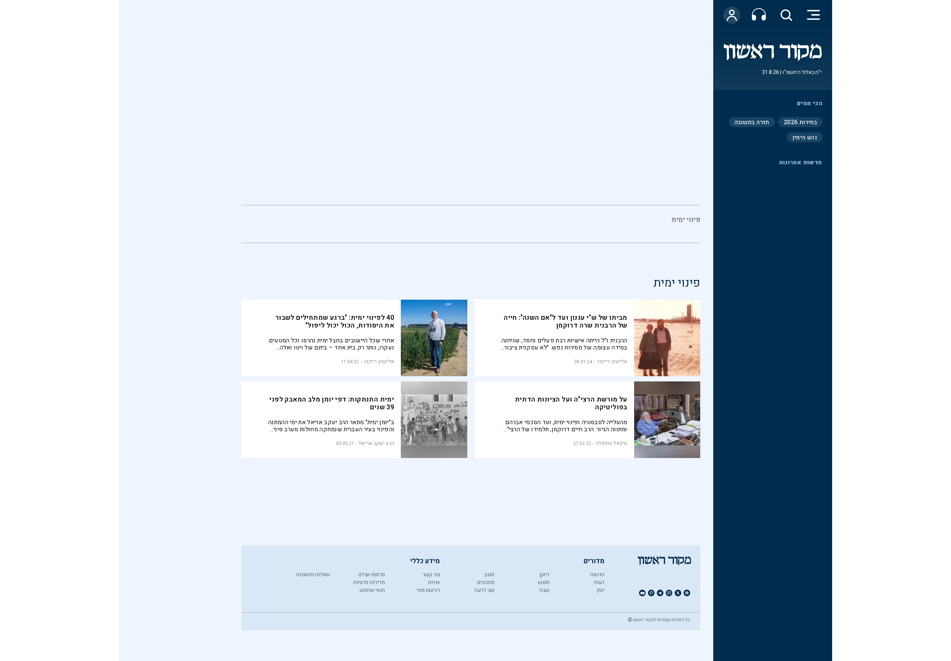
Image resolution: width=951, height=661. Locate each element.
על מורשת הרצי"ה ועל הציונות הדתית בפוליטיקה (571, 403)
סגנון (489, 574)
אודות (434, 582)
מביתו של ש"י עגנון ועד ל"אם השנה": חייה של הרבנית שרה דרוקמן (565, 321)
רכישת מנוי (428, 590)
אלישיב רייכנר (612, 361)
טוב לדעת (484, 590)
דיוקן (544, 574)
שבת (544, 590)
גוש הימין (804, 137)
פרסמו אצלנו (371, 574)
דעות (599, 582)
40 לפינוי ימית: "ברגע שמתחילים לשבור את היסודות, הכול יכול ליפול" (334, 321)
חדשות (597, 574)
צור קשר (431, 574)
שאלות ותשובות (313, 574)
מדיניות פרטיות (369, 582)
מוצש (543, 582)
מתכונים (485, 582)
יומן (600, 590)
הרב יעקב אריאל (376, 443)
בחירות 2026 (800, 121)
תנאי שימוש (372, 590)
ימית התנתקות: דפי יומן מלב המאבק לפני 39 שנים (331, 403)
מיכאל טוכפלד (611, 443)
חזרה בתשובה (751, 121)
